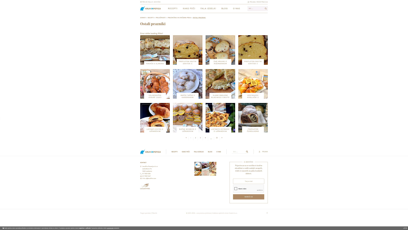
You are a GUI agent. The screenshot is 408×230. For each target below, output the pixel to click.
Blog (224, 8)
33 (217, 137)
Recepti (151, 17)
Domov (143, 17)
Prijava (252, 2)
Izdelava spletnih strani (220, 213)
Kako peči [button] (189, 8)
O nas (236, 8)
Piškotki (154, 213)
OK (406, 228)
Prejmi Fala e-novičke (151, 2)
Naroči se (248, 197)
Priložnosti (161, 17)
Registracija (262, 2)
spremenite (110, 228)
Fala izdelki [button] (208, 8)
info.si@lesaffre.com (149, 178)
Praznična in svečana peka (179, 17)
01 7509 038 (146, 173)
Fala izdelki (199, 151)
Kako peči (186, 151)
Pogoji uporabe (145, 213)
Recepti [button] (173, 8)
